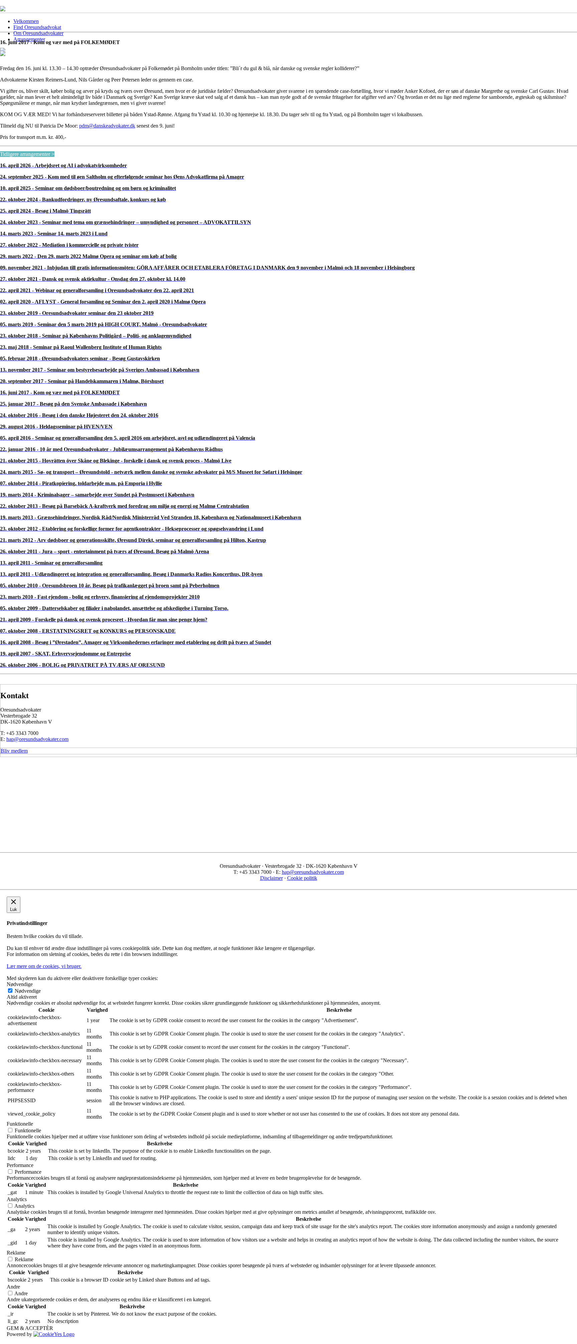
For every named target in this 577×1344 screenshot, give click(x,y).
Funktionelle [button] (20, 1124)
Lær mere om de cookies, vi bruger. (44, 966)
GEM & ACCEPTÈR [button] (30, 1328)
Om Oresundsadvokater (38, 33)
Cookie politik (302, 878)
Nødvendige (28, 991)
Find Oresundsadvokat (37, 27)
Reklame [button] (16, 1253)
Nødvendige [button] (20, 984)
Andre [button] (13, 1287)
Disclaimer (271, 878)
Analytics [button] (17, 1199)
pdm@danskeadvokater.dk (107, 126)
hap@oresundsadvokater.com (37, 739)
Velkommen (26, 21)
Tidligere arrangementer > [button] (27, 154)
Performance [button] (20, 1165)
